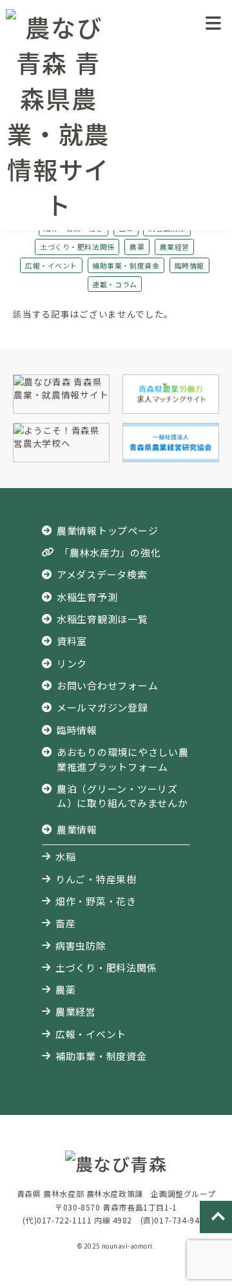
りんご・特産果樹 (96, 879)
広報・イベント (51, 265)
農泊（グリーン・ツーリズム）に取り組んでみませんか (122, 796)
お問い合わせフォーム (107, 685)
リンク (72, 663)
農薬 (137, 246)
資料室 (72, 641)
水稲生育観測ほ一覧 (102, 619)
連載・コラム (114, 284)
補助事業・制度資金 (125, 265)
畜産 (65, 923)
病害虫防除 (80, 945)
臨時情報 (189, 265)
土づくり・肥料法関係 (77, 246)
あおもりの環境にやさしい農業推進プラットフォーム (123, 759)
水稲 (65, 856)
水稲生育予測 (87, 597)
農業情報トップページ (107, 530)
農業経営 (174, 246)
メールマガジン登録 (102, 707)
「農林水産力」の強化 (109, 552)
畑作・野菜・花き (96, 901)
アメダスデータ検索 (102, 574)
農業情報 (77, 829)
